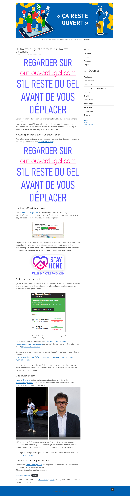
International (89, 100)
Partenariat (88, 107)
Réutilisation (88, 111)
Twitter (86, 49)
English (86, 65)
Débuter (87, 92)
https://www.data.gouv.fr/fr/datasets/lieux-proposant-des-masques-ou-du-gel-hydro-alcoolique (48, 358)
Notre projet (88, 104)
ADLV (31, 455)
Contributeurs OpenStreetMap (95, 88)
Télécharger (34, 475)
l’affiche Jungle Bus (46, 479)
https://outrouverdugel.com (55, 341)
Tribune (87, 115)
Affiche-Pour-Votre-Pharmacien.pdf (23, 475)
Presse (86, 57)
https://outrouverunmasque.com (29, 344)
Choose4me (22, 455)
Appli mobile (88, 77)
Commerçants (89, 81)
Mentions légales (88, 124)
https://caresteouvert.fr (30, 346)
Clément (26, 380)
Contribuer (88, 85)
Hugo (18, 380)
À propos (87, 61)
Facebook (87, 53)
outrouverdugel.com (30, 212)
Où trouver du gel (45, 141)
